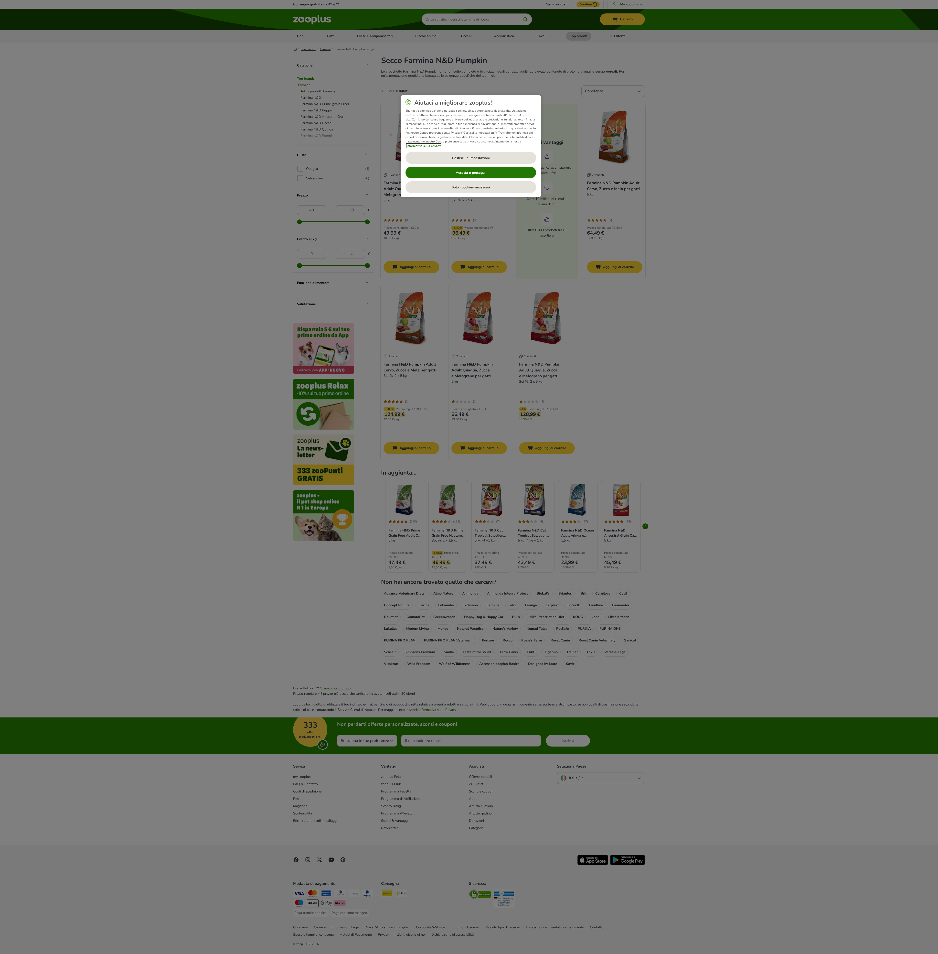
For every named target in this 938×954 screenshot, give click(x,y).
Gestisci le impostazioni (471, 158)
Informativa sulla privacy (424, 146)
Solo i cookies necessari (471, 187)
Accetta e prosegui (471, 172)
